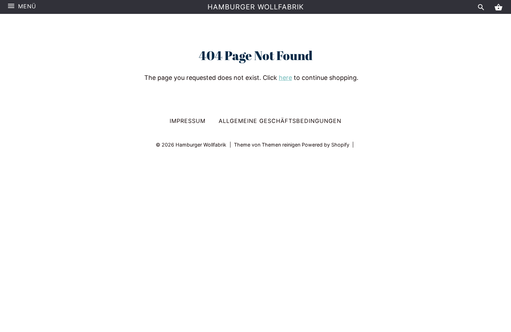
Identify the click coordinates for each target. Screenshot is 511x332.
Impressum (187, 120)
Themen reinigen (282, 145)
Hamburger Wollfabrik (256, 7)
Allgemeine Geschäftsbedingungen (280, 120)
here (285, 77)
